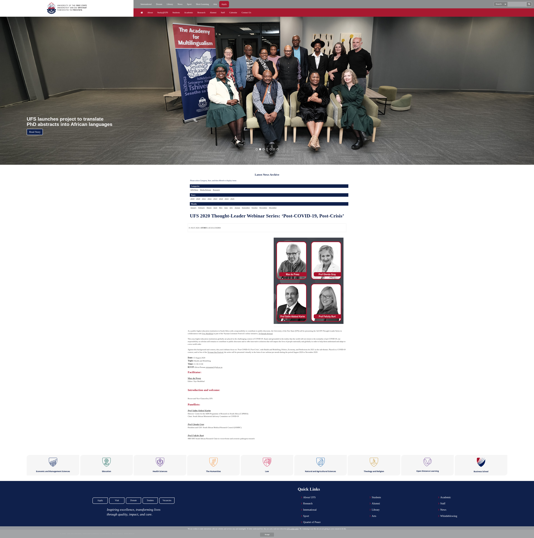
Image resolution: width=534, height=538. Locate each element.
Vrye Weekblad (207, 334)
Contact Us (246, 12)
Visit (117, 500)
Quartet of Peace (312, 522)
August (237, 208)
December (272, 208)
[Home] (141, 12)
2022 (210, 199)
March (209, 208)
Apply (224, 4)
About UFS (309, 497)
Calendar (233, 12)
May (220, 208)
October (255, 208)
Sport (189, 4)
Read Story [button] (34, 132)
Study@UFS (162, 12)
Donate (159, 4)
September (246, 208)
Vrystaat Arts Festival (215, 352)
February (201, 208)
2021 (204, 199)
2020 (198, 199)
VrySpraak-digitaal (266, 334)
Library (170, 4)
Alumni (213, 12)
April (215, 208)
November (263, 208)
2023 (215, 199)
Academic (188, 12)
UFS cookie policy (293, 529)
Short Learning (202, 4)
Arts (215, 4)
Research (201, 12)
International (146, 4)
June (226, 208)
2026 (232, 199)
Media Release (205, 190)
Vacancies (167, 500)
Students (176, 12)
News (180, 4)
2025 (227, 199)
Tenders (150, 500)
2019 (192, 199)
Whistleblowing (448, 515)
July (231, 208)
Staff (223, 12)
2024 (221, 199)
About (150, 12)
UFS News (194, 190)
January (193, 208)
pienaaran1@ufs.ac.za (214, 367)
